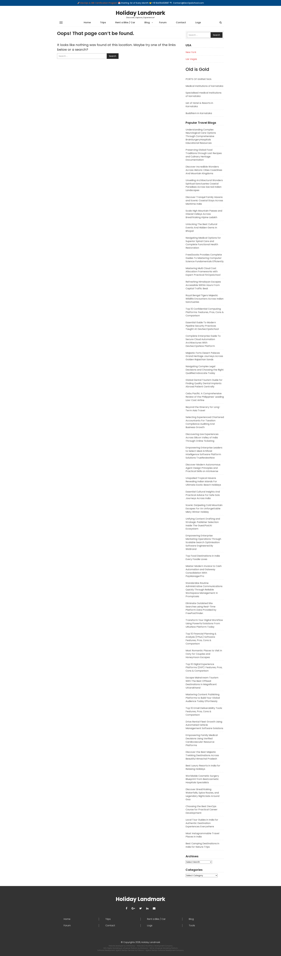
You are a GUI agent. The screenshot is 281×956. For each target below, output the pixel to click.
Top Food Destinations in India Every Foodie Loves (203, 557)
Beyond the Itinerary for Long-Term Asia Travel (203, 408)
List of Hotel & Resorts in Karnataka (199, 104)
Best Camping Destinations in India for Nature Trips (202, 845)
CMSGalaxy (131, 946)
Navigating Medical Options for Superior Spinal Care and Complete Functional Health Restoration (203, 243)
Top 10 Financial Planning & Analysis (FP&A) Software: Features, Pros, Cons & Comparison (201, 638)
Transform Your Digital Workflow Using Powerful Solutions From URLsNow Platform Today (204, 623)
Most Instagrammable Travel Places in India (202, 835)
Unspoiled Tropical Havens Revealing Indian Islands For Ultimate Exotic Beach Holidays (203, 481)
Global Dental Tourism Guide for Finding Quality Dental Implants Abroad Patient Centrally (204, 383)
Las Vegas (191, 59)
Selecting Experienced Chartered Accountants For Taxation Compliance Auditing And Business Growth (205, 422)
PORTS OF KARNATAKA (198, 79)
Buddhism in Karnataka (199, 113)
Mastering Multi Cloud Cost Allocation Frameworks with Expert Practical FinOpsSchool (203, 272)
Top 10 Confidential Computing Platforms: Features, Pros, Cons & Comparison (205, 312)
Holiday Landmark (140, 13)
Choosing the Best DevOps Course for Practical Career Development (201, 810)
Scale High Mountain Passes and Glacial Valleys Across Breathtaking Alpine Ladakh (204, 214)
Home (87, 22)
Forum (163, 22)
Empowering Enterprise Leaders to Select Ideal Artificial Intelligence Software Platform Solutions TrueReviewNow (204, 452)
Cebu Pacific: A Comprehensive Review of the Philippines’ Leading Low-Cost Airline (205, 397)
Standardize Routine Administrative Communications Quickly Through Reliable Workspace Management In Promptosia (204, 589)
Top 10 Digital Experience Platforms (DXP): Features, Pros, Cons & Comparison (204, 667)
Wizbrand (144, 948)
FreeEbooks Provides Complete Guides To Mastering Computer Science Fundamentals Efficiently (205, 258)
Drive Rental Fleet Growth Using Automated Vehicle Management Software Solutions (204, 725)
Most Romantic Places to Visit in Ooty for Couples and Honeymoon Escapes (204, 654)
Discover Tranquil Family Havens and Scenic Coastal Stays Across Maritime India (204, 200)
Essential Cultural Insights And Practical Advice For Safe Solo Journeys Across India (203, 495)
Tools (192, 925)
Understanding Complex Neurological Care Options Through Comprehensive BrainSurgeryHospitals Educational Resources (201, 136)
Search (112, 56)
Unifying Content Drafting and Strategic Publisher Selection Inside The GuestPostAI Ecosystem (203, 524)
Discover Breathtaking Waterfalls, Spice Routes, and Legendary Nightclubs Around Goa (202, 794)
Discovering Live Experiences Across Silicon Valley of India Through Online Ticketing (202, 437)
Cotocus (140, 950)
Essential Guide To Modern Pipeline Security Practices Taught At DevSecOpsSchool (202, 326)
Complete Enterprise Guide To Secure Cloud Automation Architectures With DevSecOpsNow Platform (203, 341)
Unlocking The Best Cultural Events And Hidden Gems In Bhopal (201, 228)
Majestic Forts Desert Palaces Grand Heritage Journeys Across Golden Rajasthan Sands (204, 356)
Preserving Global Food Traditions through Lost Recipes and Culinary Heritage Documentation (204, 155)
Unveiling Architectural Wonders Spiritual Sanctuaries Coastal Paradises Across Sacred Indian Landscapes (204, 185)
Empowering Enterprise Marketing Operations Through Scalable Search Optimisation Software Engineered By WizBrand (203, 542)
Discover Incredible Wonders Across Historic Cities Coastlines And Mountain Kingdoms (204, 170)
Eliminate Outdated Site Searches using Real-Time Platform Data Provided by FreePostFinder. (201, 608)
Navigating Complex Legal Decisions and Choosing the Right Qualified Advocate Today (205, 370)
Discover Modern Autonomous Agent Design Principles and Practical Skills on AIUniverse (203, 468)
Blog (147, 22)
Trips (103, 22)
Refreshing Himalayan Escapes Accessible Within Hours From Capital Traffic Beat (203, 285)
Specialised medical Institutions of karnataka (203, 94)
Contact (181, 22)
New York (191, 52)
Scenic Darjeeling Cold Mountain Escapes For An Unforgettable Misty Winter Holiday (204, 508)
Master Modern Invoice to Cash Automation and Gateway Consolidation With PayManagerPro (204, 571)
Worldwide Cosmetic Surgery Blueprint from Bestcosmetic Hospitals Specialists (202, 779)
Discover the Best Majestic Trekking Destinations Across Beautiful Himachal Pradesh (202, 755)
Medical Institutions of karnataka (204, 86)
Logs (198, 22)
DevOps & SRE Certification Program (99, 2)
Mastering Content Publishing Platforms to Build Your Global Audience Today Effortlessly (203, 698)
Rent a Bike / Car (125, 22)
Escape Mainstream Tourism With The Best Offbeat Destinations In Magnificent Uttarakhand (202, 682)
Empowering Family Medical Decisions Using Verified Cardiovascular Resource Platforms (202, 740)
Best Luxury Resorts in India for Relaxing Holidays (203, 767)
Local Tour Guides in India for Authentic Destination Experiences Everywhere (202, 823)
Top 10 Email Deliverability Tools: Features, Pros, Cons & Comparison (204, 711)
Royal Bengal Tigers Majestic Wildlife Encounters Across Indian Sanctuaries (204, 299)
